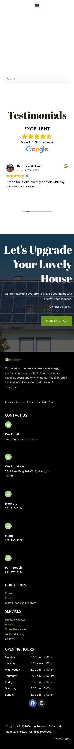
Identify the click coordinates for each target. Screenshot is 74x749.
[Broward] (8, 494)
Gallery (9, 638)
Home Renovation (16, 629)
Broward (11, 503)
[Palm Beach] (8, 558)
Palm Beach (13, 567)
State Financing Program (20, 602)
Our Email (12, 434)
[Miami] (8, 526)
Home (8, 593)
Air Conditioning (15, 634)
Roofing (10, 624)
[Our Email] (8, 424)
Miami (9, 535)
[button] (37, 5)
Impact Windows (15, 619)
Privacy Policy (61, 738)
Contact (10, 598)
